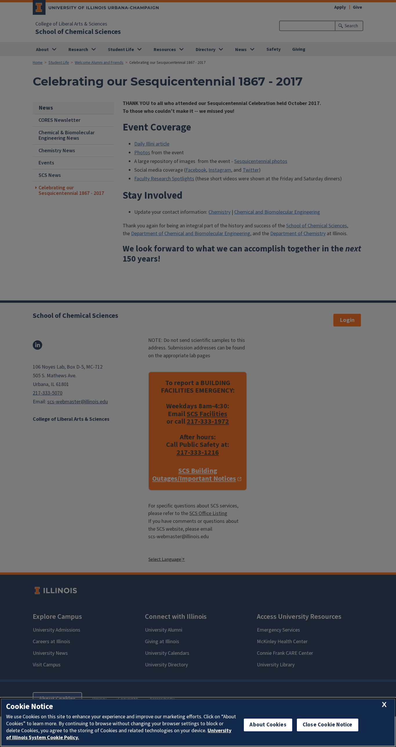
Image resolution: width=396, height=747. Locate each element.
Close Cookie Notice (328, 725)
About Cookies (268, 725)
